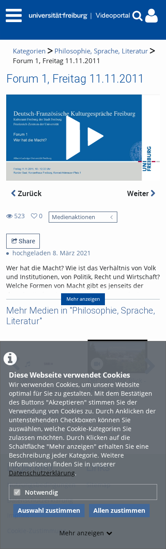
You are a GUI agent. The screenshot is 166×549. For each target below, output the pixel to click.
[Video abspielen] (83, 138)
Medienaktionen (73, 217)
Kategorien (29, 51)
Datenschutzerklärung (42, 473)
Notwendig (41, 492)
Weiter (139, 193)
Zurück (29, 193)
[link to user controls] (151, 16)
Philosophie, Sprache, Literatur (101, 51)
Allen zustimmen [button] (119, 510)
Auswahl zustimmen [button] (49, 510)
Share (26, 241)
